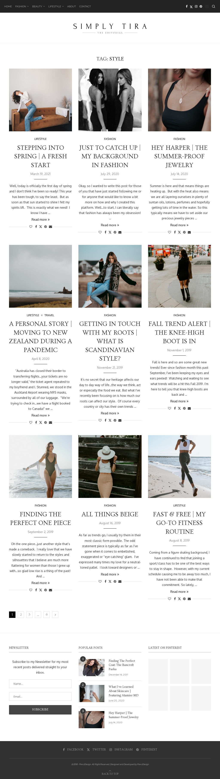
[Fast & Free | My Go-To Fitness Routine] (179, 466)
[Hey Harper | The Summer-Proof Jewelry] (179, 100)
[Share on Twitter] (40, 226)
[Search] (213, 6)
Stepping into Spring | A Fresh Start (40, 156)
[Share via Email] (50, 226)
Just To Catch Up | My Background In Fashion (110, 156)
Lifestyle (54, 6)
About (71, 6)
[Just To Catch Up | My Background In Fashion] (109, 100)
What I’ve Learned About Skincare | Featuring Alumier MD (124, 691)
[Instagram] (196, 6)
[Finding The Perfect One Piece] (40, 466)
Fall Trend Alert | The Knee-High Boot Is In (179, 332)
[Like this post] (30, 226)
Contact (85, 6)
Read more (39, 219)
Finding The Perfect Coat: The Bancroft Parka (122, 665)
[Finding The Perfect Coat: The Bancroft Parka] (91, 667)
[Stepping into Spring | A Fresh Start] (40, 100)
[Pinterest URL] (158, 671)
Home (8, 6)
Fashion (20, 6)
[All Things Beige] (109, 466)
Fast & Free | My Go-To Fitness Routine (179, 523)
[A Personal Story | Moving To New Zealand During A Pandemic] (40, 276)
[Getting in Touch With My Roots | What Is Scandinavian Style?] (109, 276)
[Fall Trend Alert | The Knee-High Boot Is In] (179, 276)
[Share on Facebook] (36, 226)
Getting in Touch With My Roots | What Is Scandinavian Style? (110, 341)
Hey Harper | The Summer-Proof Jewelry (179, 156)
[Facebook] (187, 6)
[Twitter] (191, 6)
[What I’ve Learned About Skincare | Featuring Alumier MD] (91, 693)
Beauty (37, 6)
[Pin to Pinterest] (45, 226)
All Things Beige (110, 514)
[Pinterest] (201, 6)
